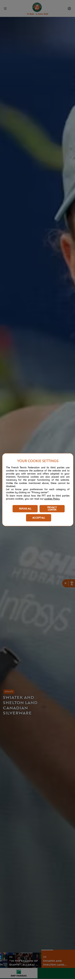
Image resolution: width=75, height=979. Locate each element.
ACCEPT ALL (38, 518)
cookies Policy (52, 499)
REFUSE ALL (25, 509)
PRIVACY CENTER (52, 508)
